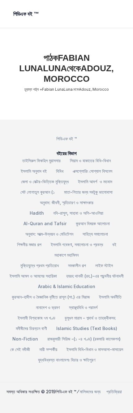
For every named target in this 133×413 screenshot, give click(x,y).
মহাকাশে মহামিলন (66, 255)
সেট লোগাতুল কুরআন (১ (37, 192)
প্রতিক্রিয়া (114, 391)
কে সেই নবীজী (20, 349)
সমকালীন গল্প (77, 265)
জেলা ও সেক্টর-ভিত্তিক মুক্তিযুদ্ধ (45, 181)
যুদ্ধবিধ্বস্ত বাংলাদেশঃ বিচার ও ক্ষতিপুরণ (66, 359)
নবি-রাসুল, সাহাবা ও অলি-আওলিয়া (78, 213)
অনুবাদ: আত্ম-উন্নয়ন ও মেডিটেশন (49, 234)
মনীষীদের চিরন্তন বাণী (31, 328)
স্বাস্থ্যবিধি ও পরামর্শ (83, 307)
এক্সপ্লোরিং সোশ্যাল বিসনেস (92, 171)
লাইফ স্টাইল (104, 265)
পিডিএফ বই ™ (66, 138)
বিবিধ (59, 171)
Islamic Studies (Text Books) (86, 328)
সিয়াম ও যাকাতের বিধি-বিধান (90, 160)
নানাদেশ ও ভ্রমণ (48, 307)
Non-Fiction (25, 338)
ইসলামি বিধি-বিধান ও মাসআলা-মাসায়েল (94, 349)
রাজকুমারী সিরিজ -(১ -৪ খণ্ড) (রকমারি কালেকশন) (84, 338)
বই (114, 244)
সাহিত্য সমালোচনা (95, 234)
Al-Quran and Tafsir (45, 223)
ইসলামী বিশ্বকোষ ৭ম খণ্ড (36, 317)
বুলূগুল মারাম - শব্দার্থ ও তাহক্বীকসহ (90, 317)
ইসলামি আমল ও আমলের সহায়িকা (33, 276)
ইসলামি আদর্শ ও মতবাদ (95, 181)
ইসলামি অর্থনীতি (110, 296)
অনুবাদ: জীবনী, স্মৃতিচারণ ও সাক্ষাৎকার (66, 202)
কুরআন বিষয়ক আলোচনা (93, 223)
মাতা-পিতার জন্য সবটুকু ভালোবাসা (88, 192)
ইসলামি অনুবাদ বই (34, 171)
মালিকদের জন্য (90, 391)
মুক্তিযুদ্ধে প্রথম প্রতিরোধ (39, 265)
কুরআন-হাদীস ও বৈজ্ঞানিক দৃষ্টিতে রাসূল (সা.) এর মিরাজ (51, 296)
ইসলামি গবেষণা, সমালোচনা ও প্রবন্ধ (77, 244)
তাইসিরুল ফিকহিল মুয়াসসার (41, 160)
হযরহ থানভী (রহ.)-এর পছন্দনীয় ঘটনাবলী (95, 276)
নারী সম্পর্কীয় (48, 349)
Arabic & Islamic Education (66, 286)
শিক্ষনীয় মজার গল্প (29, 244)
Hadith (37, 213)
